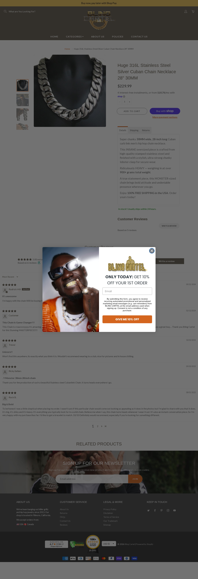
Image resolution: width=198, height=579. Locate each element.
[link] (127, 264)
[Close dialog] (151, 250)
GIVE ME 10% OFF (127, 319)
